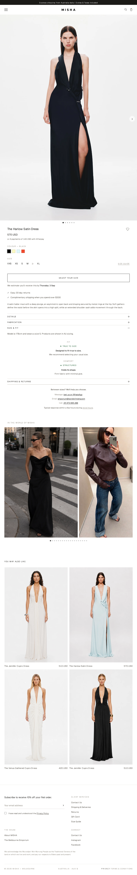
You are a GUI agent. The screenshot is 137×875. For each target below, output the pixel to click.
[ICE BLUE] (18, 251)
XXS (9, 263)
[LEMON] (13, 251)
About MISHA (10, 835)
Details (11, 316)
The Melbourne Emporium (16, 840)
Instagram (76, 840)
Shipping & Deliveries (81, 807)
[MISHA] (68, 10)
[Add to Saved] (128, 229)
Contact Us (76, 802)
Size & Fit (12, 328)
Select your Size (68, 278)
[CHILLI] (23, 251)
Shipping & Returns (19, 381)
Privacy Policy (43, 813)
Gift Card (75, 816)
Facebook (76, 845)
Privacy (105, 869)
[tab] (63, 222)
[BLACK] (9, 251)
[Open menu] (6, 10)
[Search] (125, 9)
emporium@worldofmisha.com (71, 398)
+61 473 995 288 (70, 403)
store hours (88, 407)
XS (16, 263)
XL (38, 263)
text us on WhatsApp (72, 394)
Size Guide (124, 263)
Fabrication (14, 322)
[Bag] (131, 9)
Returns (75, 812)
